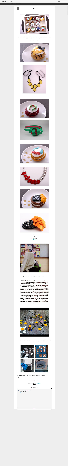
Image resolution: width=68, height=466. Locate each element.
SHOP (9, 3)
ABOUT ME (19, 3)
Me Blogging (38, 383)
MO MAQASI (12, 3)
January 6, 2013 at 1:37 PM (27, 389)
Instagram (34, 239)
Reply (20, 392)
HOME (6, 3)
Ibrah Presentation (34, 8)
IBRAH (16, 3)
